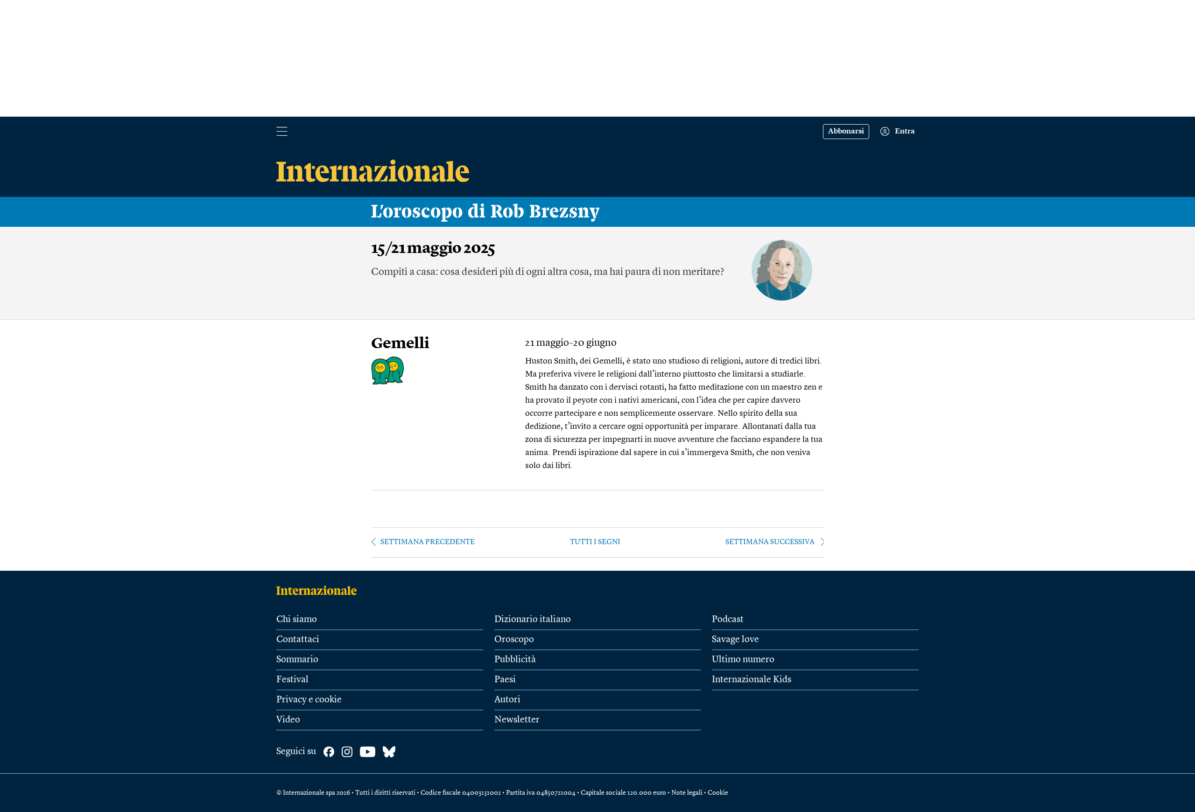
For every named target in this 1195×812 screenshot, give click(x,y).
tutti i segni (595, 542)
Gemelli (400, 344)
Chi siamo (296, 619)
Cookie (718, 793)
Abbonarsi (846, 131)
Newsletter (517, 720)
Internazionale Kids (751, 680)
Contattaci (297, 639)
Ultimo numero (743, 660)
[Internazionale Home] (319, 590)
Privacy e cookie (309, 700)
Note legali (687, 793)
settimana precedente (427, 542)
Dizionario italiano (532, 619)
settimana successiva (770, 542)
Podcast (728, 619)
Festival (292, 680)
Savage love (735, 639)
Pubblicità (515, 660)
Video (288, 720)
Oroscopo (514, 639)
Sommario (297, 660)
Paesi (505, 680)
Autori (507, 700)
